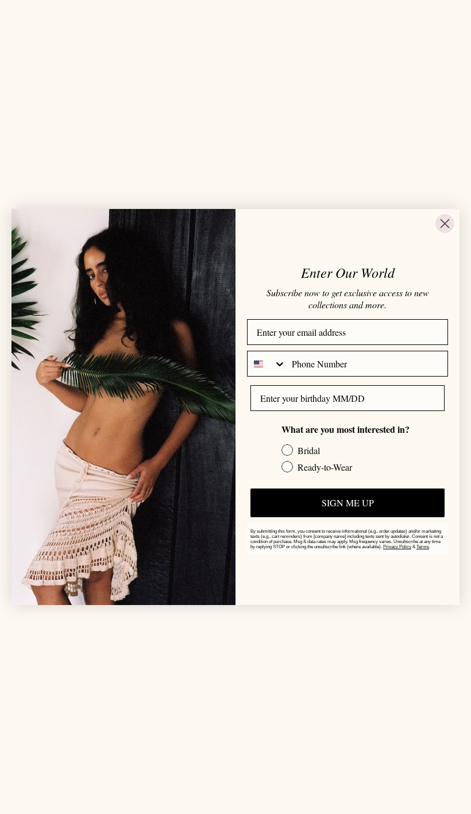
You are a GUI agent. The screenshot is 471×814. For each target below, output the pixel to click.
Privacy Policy (397, 546)
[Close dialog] (445, 224)
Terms (422, 546)
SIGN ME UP (348, 503)
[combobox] (267, 363)
